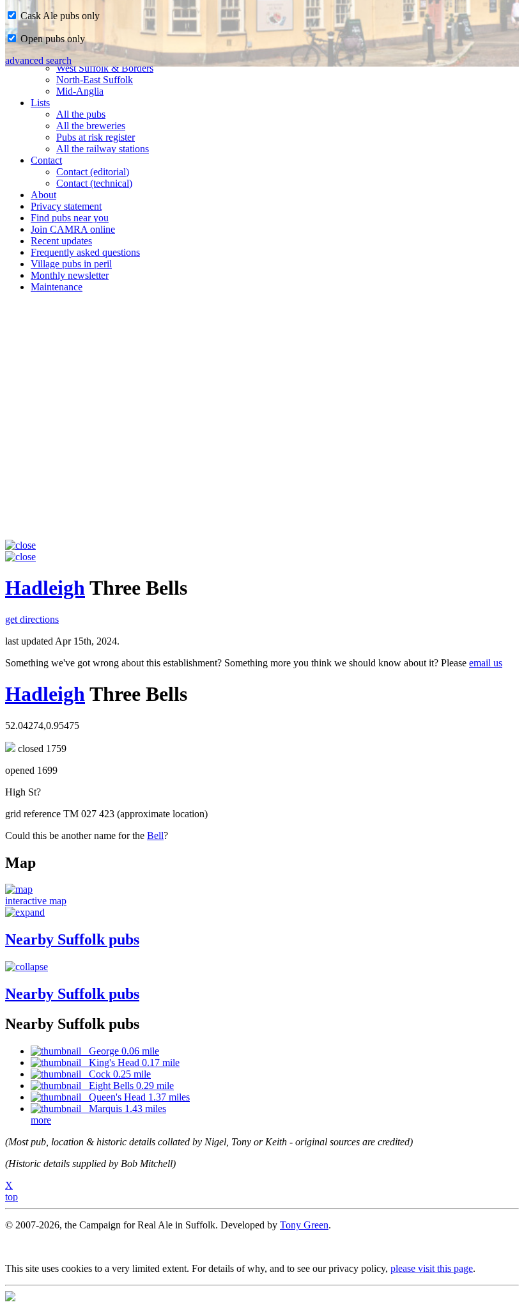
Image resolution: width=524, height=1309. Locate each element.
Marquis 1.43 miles (123, 1108)
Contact (46, 160)
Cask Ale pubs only (59, 15)
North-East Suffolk (94, 79)
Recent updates (61, 240)
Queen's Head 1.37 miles (135, 1097)
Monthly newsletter (70, 275)
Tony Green (304, 1224)
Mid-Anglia (80, 91)
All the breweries (90, 125)
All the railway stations (102, 148)
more (41, 1120)
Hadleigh (45, 587)
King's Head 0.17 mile (130, 1062)
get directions (32, 619)
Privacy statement (66, 206)
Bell (155, 835)
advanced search (38, 60)
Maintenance (56, 286)
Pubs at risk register (95, 137)
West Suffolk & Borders (104, 68)
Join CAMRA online (73, 229)
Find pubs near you (70, 217)
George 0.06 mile (120, 1051)
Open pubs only (51, 38)
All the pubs (80, 114)
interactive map (35, 900)
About (43, 194)
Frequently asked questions (85, 252)
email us (485, 662)
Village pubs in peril (71, 263)
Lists (40, 102)
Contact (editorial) (92, 171)
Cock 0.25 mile (116, 1074)
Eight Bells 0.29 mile (127, 1085)
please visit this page (431, 1268)
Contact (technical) (94, 183)
